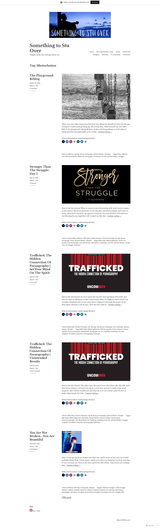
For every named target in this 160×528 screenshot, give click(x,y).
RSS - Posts (36, 511)
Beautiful (77, 490)
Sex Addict (81, 492)
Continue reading (105, 132)
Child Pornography (105, 329)
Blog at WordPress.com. (123, 520)
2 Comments (33, 88)
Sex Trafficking (105, 331)
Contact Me (126, 52)
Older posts (66, 497)
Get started (95, 2)
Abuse (119, 154)
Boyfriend (83, 490)
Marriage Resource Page (104, 52)
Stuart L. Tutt (34, 86)
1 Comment (33, 183)
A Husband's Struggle (107, 487)
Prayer (72, 240)
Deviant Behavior (117, 329)
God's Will (65, 156)
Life (75, 154)
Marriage (105, 54)
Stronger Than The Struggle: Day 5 (40, 170)
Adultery (70, 490)
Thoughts (89, 240)
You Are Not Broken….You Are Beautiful (42, 436)
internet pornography (74, 331)
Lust (107, 490)
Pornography (115, 54)
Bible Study (86, 238)
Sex (99, 331)
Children (89, 490)
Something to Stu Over (49, 48)
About (118, 52)
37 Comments (34, 449)
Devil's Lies (122, 240)
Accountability (72, 238)
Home (92, 52)
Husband (102, 490)
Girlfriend (96, 490)
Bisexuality (85, 418)
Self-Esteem (73, 492)
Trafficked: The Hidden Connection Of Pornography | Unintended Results (41, 352)
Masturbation (73, 156)
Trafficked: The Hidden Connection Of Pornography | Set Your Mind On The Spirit (41, 264)
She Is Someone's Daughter (92, 492)
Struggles (96, 54)
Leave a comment (35, 371)
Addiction (70, 154)
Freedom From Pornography (70, 243)
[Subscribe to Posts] (31, 511)
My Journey (80, 154)
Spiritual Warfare (98, 154)
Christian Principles (108, 238)
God (80, 243)
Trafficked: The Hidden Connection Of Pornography (77, 334)
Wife (122, 492)
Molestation (81, 156)
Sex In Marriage (118, 327)
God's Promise (86, 243)
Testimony (126, 54)
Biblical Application (112, 240)
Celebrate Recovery (96, 238)
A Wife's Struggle (120, 487)
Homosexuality (115, 418)
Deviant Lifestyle (105, 418)
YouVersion (77, 245)
